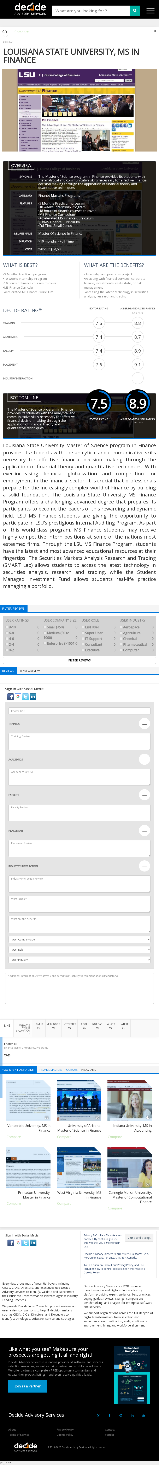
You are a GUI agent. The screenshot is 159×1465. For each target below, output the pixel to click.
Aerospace (138, 627)
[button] (11, 696)
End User (100, 627)
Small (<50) (61, 627)
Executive (100, 650)
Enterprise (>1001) (61, 643)
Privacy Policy (65, 1429)
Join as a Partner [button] (28, 1386)
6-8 (23, 633)
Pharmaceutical (138, 644)
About (12, 1429)
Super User (100, 633)
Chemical (138, 638)
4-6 (23, 638)
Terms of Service (18, 1435)
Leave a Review (30, 671)
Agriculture (138, 633)
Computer (138, 650)
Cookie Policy (65, 1435)
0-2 (23, 650)
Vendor (109, 1435)
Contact (109, 1429)
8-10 (23, 627)
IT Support (100, 638)
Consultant (100, 644)
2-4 (23, 644)
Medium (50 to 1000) (60, 635)
